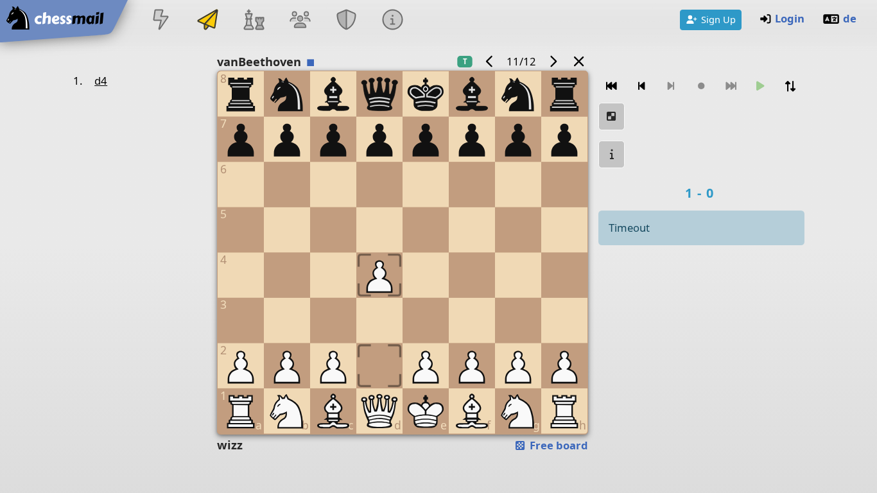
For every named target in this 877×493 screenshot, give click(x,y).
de (849, 18)
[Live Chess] (161, 21)
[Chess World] (253, 21)
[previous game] (490, 61)
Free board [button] (557, 445)
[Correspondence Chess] (207, 21)
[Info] (393, 21)
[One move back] (641, 86)
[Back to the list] (578, 61)
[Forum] (300, 21)
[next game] (553, 61)
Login (789, 18)
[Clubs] (347, 21)
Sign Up (718, 19)
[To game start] (611, 86)
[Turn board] (790, 86)
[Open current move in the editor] (611, 116)
